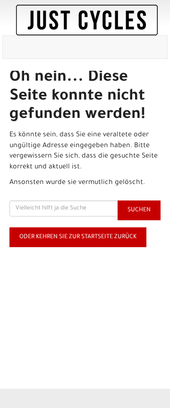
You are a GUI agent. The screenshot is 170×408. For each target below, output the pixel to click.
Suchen (139, 210)
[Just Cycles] (87, 20)
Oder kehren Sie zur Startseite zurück (77, 237)
